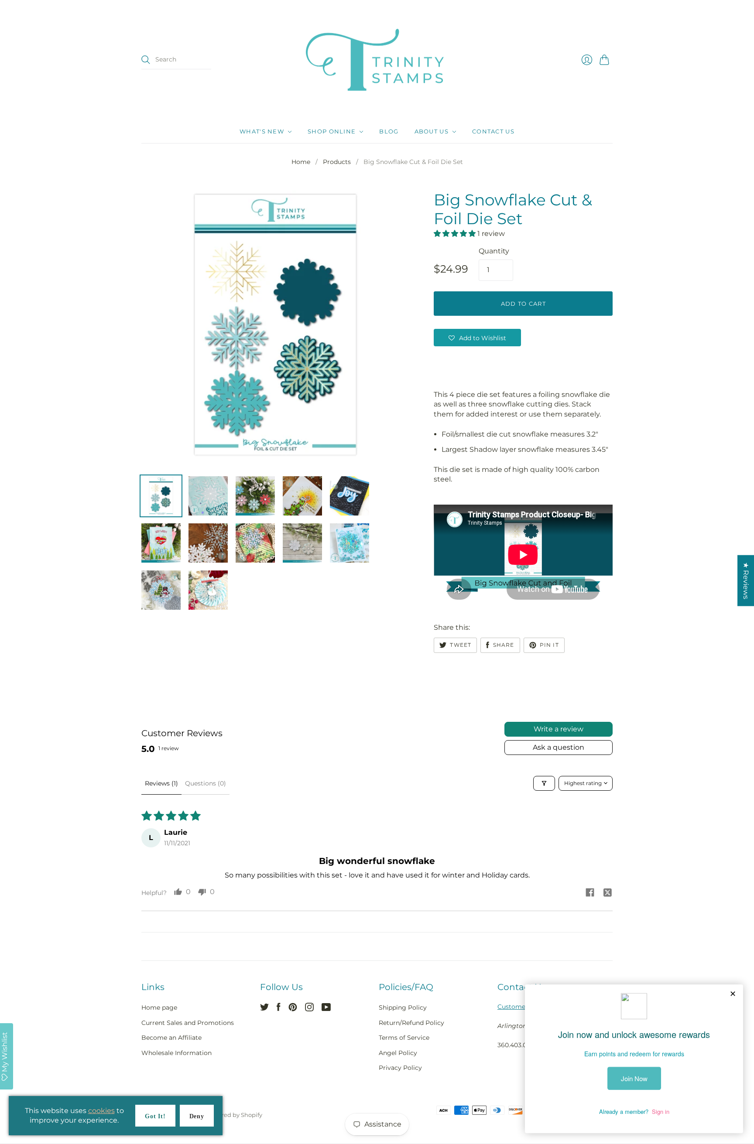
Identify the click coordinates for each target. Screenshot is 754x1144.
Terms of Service (404, 1038)
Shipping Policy (403, 1007)
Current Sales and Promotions (187, 1023)
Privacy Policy (400, 1068)
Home (300, 162)
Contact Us (493, 131)
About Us (432, 131)
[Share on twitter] (607, 893)
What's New (262, 131)
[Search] (145, 59)
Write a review (558, 729)
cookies (101, 1110)
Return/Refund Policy (411, 1023)
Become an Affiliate (171, 1038)
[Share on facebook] (590, 893)
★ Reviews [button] (746, 580)
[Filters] (544, 783)
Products (337, 162)
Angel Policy (398, 1053)
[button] (455, 233)
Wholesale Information (176, 1053)
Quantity (494, 251)
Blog (388, 131)
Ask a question (558, 747)
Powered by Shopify (234, 1114)
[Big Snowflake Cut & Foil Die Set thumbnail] (161, 496)
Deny (196, 1116)
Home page (159, 1007)
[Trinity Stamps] (377, 60)
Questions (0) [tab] (205, 783)
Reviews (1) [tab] (161, 783)
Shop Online (332, 131)
